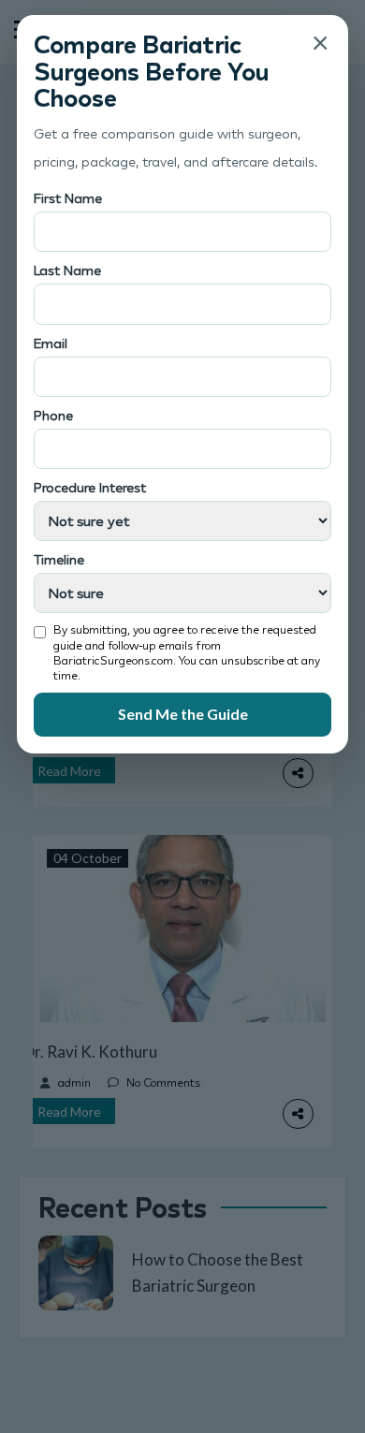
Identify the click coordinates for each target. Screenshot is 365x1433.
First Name (68, 198)
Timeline (59, 559)
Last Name (67, 270)
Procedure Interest (90, 487)
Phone (53, 415)
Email (50, 343)
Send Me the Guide (183, 714)
